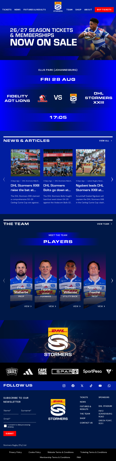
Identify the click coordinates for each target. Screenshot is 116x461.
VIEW (26, 306)
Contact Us (86, 423)
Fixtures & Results (34, 9)
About (88, 9)
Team (69, 9)
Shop (78, 9)
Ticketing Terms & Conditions (93, 452)
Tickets (7, 9)
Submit (10, 433)
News (17, 9)
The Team (85, 413)
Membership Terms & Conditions (55, 457)
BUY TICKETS (104, 9)
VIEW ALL (104, 140)
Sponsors (104, 397)
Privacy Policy (15, 452)
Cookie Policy (35, 452)
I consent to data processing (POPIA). (19, 426)
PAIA (79, 457)
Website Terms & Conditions (61, 452)
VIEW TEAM (103, 224)
